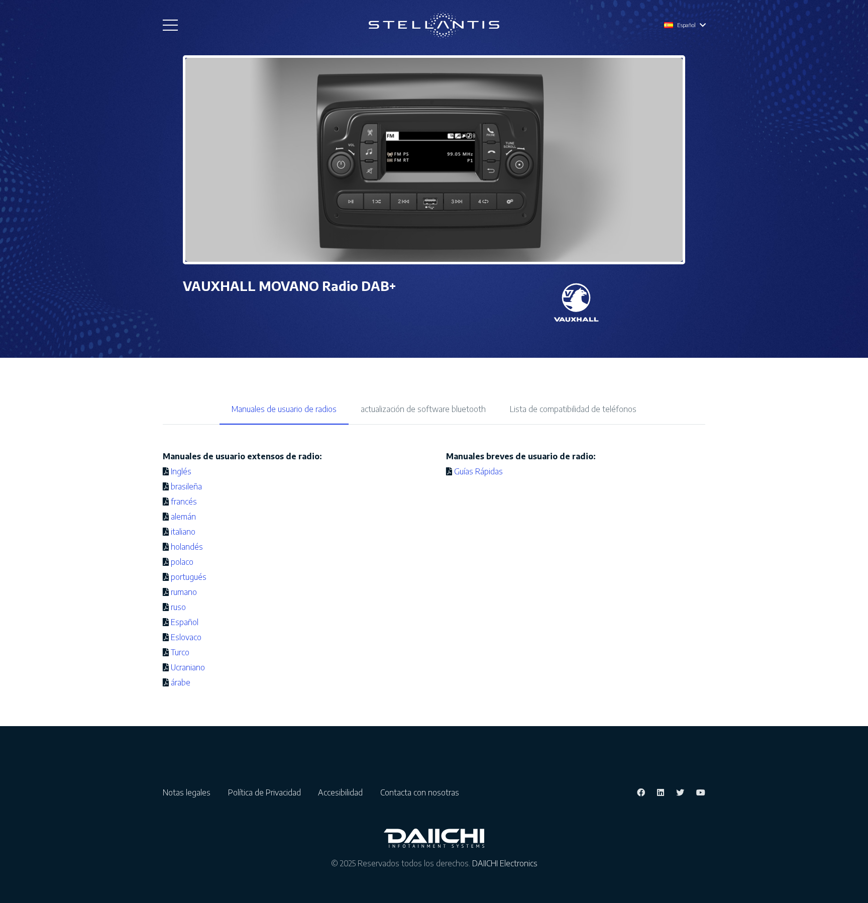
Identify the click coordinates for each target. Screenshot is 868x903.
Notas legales (189, 792)
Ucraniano (188, 667)
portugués (188, 577)
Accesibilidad (343, 792)
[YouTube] (700, 792)
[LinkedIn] (660, 792)
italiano (183, 532)
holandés (187, 547)
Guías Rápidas (478, 471)
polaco (182, 562)
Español (184, 622)
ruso (178, 607)
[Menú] (170, 25)
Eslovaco (186, 637)
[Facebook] (641, 792)
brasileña (186, 486)
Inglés (181, 471)
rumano (184, 592)
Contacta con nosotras (419, 792)
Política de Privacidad (267, 792)
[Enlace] (434, 25)
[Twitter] (680, 792)
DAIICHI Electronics (504, 863)
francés (184, 501)
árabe (180, 682)
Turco (180, 652)
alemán (183, 517)
